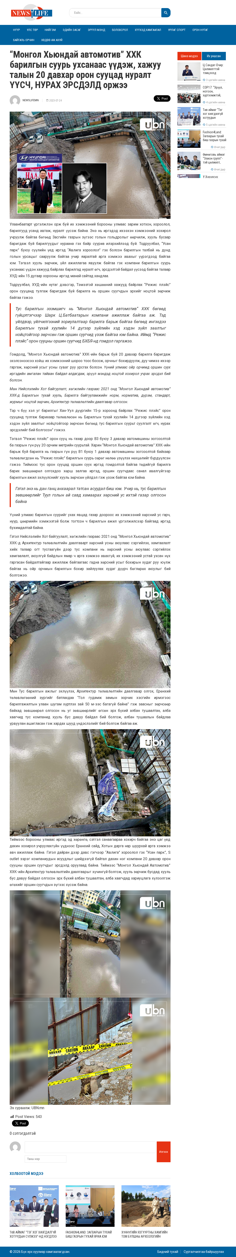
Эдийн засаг (72, 30)
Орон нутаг (200, 30)
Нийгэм (50, 30)
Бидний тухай (167, 1252)
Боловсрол (120, 30)
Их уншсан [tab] (214, 56)
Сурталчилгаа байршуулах (204, 1252)
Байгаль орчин (23, 40)
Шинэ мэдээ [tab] (189, 56)
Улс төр (32, 30)
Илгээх (163, 1151)
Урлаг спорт (177, 30)
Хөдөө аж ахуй (51, 40)
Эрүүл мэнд (96, 30)
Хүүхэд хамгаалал (148, 30)
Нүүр (16, 30)
